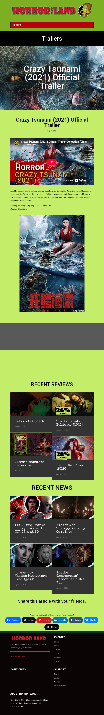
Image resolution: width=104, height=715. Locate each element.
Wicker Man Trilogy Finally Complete (70, 528)
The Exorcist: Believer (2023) (69, 423)
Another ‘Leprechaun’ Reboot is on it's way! (70, 577)
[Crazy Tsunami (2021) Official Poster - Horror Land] (52, 312)
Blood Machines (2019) (69, 467)
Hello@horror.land (17, 657)
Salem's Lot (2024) (29, 421)
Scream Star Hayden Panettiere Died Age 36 (30, 576)
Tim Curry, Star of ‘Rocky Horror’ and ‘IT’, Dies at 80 (30, 528)
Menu (18, 25)
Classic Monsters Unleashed (29, 463)
